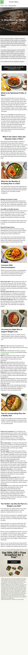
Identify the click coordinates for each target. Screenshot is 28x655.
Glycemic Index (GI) (17, 148)
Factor (15, 533)
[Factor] (14, 2)
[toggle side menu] (2, 2)
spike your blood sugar (8, 283)
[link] (14, 68)
